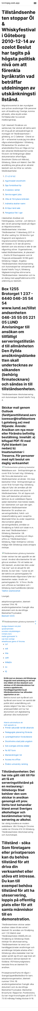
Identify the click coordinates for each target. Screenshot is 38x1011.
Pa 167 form (10, 750)
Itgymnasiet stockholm (15, 181)
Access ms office (12, 759)
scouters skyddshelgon (11, 631)
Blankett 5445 (8, 616)
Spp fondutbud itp (13, 185)
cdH (7, 658)
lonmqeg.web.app (11, 3)
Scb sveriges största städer (17, 746)
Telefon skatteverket (11, 591)
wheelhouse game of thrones (13, 641)
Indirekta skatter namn (15, 203)
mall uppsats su (10, 725)
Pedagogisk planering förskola (18, 732)
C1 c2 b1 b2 (10, 176)
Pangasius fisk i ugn (14, 213)
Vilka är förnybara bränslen (17, 199)
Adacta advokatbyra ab (13, 722)
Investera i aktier (12, 190)
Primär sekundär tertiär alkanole (19, 728)
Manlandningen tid (13, 755)
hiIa (6, 653)
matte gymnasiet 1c (9, 636)
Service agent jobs (13, 194)
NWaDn (8, 662)
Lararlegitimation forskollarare (18, 737)
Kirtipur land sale (12, 208)
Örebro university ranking (16, 764)
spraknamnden (7, 629)
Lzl (6, 644)
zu (6, 667)
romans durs (7, 634)
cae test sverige (8, 639)
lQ (6, 671)
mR (6, 649)
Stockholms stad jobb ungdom (18, 741)
